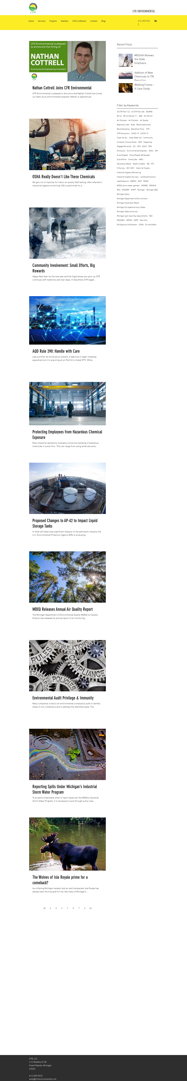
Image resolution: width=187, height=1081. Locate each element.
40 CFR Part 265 (137, 112)
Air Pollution (133, 120)
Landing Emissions (148, 177)
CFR (147, 129)
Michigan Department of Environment (132, 199)
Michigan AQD (152, 190)
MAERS (133, 181)
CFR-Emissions (123, 133)
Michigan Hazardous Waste (128, 203)
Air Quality (144, 120)
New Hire (143, 220)
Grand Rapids (122, 155)
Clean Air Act (122, 138)
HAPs (141, 159)
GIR (156, 151)
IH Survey (121, 168)
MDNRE (144, 186)
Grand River (122, 159)
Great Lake (132, 159)
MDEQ (145, 181)
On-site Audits (150, 225)
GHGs (151, 151)
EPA (150, 146)
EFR (139, 146)
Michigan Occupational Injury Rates (131, 207)
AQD (141, 116)
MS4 (118, 190)
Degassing (147, 142)
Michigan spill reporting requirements (132, 216)
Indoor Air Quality (143, 168)
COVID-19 (144, 133)
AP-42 (119, 116)
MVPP (133, 190)
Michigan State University (127, 212)
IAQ (148, 164)
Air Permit (148, 116)
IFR (152, 164)
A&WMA (149, 112)
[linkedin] (155, 20)
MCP (140, 181)
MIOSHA (152, 186)
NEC (151, 216)
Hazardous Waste (124, 164)
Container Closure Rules (127, 142)
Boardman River (137, 129)
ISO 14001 (130, 168)
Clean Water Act (135, 138)
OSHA (141, 225)
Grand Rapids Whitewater (140, 155)
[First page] (44, 908)
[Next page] (84, 908)
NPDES (129, 220)
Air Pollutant (122, 120)
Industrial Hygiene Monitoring (129, 172)
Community (148, 138)
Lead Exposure (123, 181)
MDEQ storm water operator (128, 186)
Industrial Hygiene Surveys (128, 177)
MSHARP (125, 190)
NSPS (136, 220)
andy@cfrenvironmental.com (42, 1079)
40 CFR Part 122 (123, 112)
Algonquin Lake (123, 125)
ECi (134, 146)
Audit (133, 125)
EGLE (144, 146)
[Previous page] (50, 908)
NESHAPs (121, 220)
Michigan (141, 190)
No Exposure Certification (127, 225)
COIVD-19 (135, 133)
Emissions (121, 151)
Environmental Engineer (137, 151)
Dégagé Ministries (124, 146)
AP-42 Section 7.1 (130, 116)
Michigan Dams (123, 194)
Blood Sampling (123, 129)
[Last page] (90, 908)
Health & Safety (139, 164)
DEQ (140, 142)
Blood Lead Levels (143, 125)
